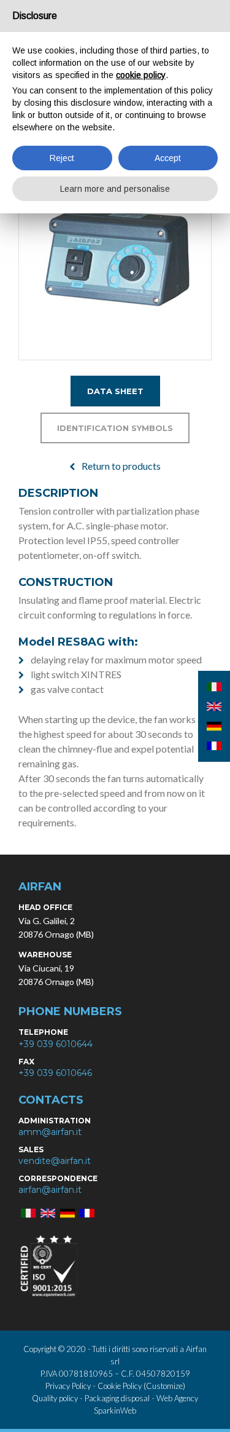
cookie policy (141, 75)
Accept (168, 158)
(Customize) (164, 1386)
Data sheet (115, 391)
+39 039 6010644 (55, 1044)
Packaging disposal (117, 1398)
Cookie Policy (120, 1386)
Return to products (121, 466)
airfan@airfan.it (50, 1189)
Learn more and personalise (115, 189)
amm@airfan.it (50, 1131)
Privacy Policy (69, 1386)
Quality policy (55, 1398)
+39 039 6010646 (55, 1072)
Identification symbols (115, 428)
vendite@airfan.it (54, 1160)
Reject (62, 158)
